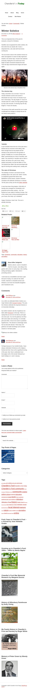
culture (8, 494)
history (25, 254)
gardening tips (4, 499)
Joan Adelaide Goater (20, 504)
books (20, 483)
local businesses (4, 507)
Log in (2, 686)
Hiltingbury (19, 499)
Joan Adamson (10, 504)
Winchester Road (10, 513)
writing (16, 513)
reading (10, 510)
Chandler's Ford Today (14, 4)
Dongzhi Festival (16, 303)
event (10, 497)
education (20, 254)
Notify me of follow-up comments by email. (14, 415)
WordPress (24, 685)
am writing (9, 483)
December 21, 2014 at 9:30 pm (13, 297)
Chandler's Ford (8, 486)
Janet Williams (9, 295)
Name (3, 392)
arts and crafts (15, 483)
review (14, 510)
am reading (3, 483)
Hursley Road (3, 504)
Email (3, 400)
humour (26, 502)
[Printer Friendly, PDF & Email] (5, 206)
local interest (13, 507)
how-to (23, 502)
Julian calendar (23, 182)
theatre (2, 513)
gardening (21, 497)
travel (5, 513)
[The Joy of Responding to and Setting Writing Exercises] (7, 456)
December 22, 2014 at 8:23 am (13, 342)
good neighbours (12, 499)
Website (3, 407)
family (14, 497)
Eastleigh (13, 494)
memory (22, 507)
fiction (17, 497)
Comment (4, 374)
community (14, 254)
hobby (19, 502)
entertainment (4, 497)
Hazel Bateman (9, 340)
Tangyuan (10, 312)
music (2, 510)
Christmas (7, 254)
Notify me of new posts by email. (11, 419)
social (17, 510)
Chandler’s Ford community (12, 489)
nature (6, 510)
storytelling (4, 256)
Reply (3, 336)
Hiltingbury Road (6, 502)
